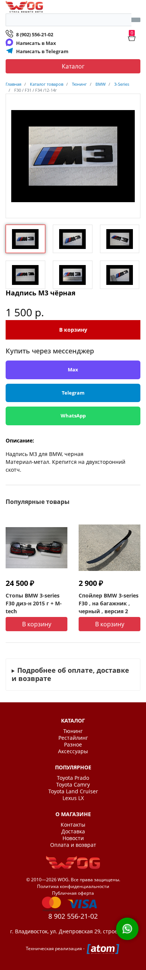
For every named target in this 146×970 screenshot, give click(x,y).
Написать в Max (36, 43)
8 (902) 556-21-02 (34, 34)
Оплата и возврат (73, 845)
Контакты (73, 824)
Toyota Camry (73, 784)
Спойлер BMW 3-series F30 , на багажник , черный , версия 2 (109, 603)
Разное (73, 744)
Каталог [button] (73, 66)
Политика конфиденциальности (73, 886)
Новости (73, 838)
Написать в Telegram (42, 51)
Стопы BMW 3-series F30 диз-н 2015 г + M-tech (34, 603)
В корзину (73, 329)
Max (73, 369)
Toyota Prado (73, 778)
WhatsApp (73, 415)
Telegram (73, 392)
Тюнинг (73, 731)
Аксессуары (73, 751)
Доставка (73, 831)
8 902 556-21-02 (73, 916)
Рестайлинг (73, 738)
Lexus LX (73, 798)
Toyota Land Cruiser (73, 791)
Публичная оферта (73, 893)
